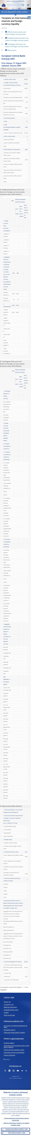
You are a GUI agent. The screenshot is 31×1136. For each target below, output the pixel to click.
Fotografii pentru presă (11, 1010)
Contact (6, 1012)
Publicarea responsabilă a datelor (14, 1032)
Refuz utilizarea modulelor (16, 1132)
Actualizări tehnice (9, 1030)
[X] (5, 1070)
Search (23, 5)
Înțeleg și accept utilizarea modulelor (17, 1129)
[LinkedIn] (9, 1070)
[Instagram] (13, 1070)
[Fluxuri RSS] (26, 1070)
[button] (28, 2)
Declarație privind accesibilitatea (14, 1052)
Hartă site (7, 1059)
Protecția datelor (9, 1043)
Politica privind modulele (14, 1050)
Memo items (11, 50)
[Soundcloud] (22, 1070)
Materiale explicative (10, 1007)
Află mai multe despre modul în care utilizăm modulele (16, 1124)
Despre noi (7, 1002)
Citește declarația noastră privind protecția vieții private (16, 1119)
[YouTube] (18, 1070)
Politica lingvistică (9, 1055)
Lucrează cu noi (9, 1004)
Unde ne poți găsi (9, 1015)
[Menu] (28, 5)
